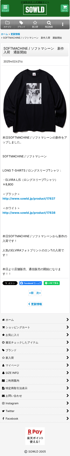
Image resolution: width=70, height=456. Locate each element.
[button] (5, 8)
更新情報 (36, 304)
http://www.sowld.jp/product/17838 (29, 213)
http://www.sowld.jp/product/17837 (29, 198)
